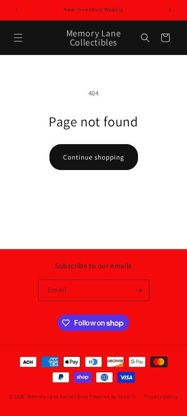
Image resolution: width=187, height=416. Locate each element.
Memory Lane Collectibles (57, 396)
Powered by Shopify (112, 396)
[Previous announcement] (17, 10)
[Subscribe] (139, 290)
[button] (18, 38)
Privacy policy (161, 396)
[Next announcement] (170, 10)
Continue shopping (93, 157)
